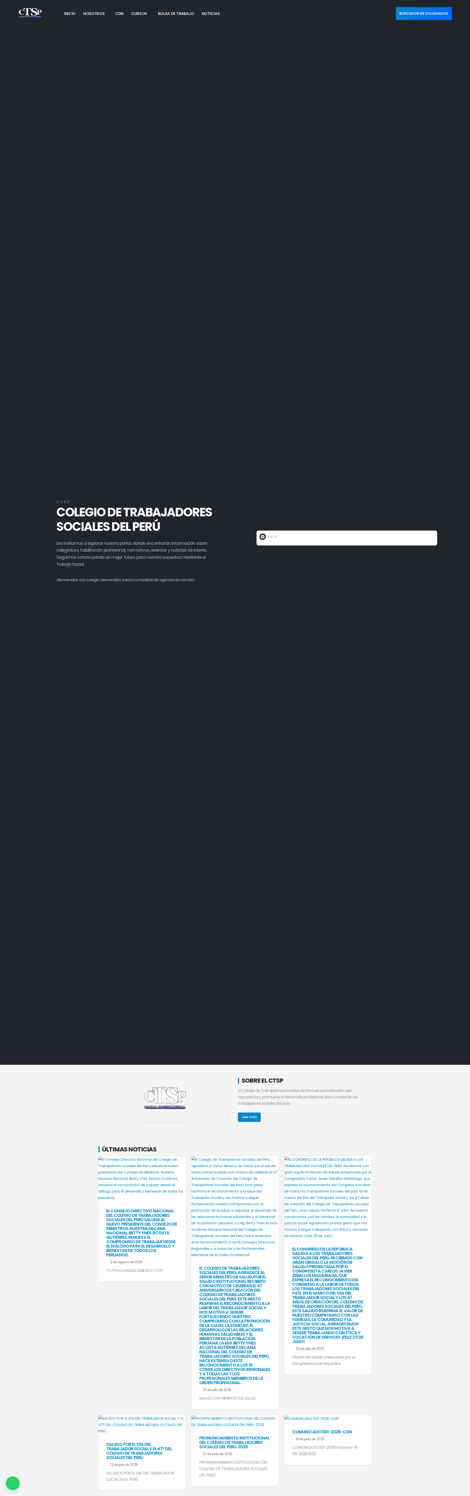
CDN (119, 13)
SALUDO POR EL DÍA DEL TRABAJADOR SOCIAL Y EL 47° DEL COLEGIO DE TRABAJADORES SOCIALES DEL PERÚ (139, 1451)
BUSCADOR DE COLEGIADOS (423, 13)
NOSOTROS (94, 13)
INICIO (70, 13)
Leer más (249, 1117)
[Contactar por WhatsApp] (13, 1483)
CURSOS (139, 13)
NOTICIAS (211, 13)
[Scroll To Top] (461, 1490)
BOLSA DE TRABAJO (176, 13)
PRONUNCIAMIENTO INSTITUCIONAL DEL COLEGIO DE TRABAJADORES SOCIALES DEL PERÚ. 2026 (234, 1442)
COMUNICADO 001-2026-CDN (322, 1432)
